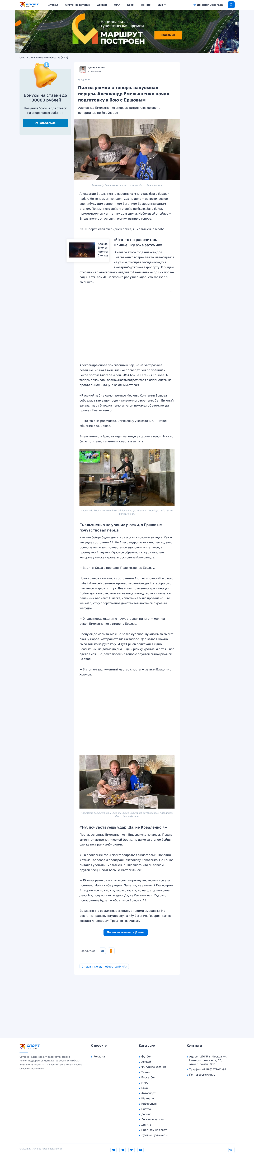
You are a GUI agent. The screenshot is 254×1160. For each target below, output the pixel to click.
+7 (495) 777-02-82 (214, 1069)
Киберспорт (149, 1103)
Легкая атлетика (152, 1119)
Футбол (53, 4)
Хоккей (102, 4)
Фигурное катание (77, 4)
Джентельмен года (210, 4)
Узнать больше (45, 122)
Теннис (145, 4)
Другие (146, 1124)
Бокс (130, 4)
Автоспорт (148, 1093)
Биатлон (147, 1109)
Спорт (23, 57)
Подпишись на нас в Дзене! (125, 932)
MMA (117, 4)
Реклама (99, 1056)
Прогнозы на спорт (154, 1130)
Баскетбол (148, 1077)
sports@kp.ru (207, 1074)
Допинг (146, 1114)
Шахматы (147, 1098)
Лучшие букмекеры (154, 1135)
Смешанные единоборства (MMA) (48, 57)
